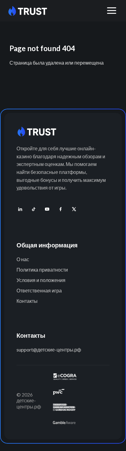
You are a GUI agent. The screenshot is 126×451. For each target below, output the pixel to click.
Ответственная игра (39, 290)
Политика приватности (42, 269)
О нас (23, 259)
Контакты (27, 301)
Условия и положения (41, 280)
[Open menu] (112, 11)
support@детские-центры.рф (49, 349)
